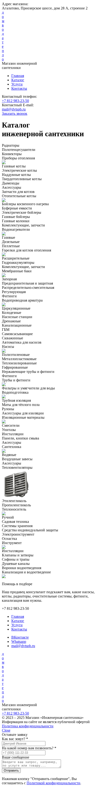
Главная (17, 76)
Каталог (17, 80)
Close (6, 730)
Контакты (19, 88)
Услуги (17, 84)
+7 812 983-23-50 (15, 101)
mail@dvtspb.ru (14, 109)
